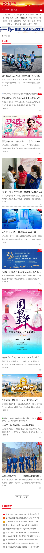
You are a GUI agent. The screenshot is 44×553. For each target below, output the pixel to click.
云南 (19, 24)
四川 (36, 15)
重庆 (27, 15)
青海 (29, 21)
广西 (19, 21)
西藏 (35, 24)
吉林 (38, 21)
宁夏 (15, 24)
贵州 (15, 21)
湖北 (7, 18)
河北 (30, 18)
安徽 (32, 15)
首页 (3, 36)
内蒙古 (29, 24)
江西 (25, 18)
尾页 (26, 497)
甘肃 (10, 21)
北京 (4, 15)
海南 (39, 18)
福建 (5, 21)
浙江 (18, 15)
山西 (16, 18)
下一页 (18, 497)
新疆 (24, 24)
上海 (8, 15)
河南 (35, 18)
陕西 (21, 18)
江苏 (22, 15)
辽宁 (33, 21)
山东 (12, 18)
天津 (24, 21)
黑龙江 (9, 24)
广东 (13, 15)
